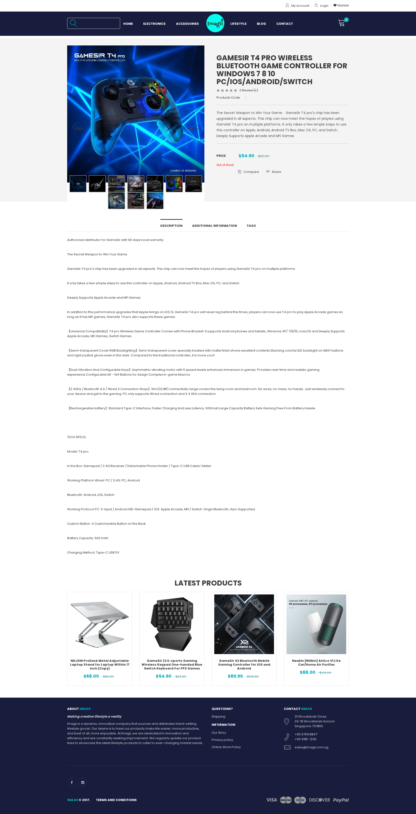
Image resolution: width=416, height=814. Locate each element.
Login (323, 5)
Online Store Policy (226, 747)
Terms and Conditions (116, 800)
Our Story (219, 732)
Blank (214, 23)
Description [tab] (171, 225)
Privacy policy (222, 740)
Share (276, 172)
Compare (251, 172)
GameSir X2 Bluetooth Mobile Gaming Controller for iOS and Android (244, 664)
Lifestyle (238, 23)
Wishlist (343, 5)
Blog (261, 23)
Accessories (187, 23)
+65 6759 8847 (306, 734)
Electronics (154, 23)
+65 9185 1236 (305, 739)
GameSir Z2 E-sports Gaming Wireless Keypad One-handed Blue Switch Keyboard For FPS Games (172, 664)
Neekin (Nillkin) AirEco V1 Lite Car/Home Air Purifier (316, 662)
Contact (284, 23)
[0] (341, 23)
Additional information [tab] (214, 225)
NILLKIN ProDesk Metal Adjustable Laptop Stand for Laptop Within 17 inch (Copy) (100, 664)
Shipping (218, 716)
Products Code (228, 97)
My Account (300, 5)
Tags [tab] (251, 225)
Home (128, 23)
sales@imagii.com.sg (311, 747)
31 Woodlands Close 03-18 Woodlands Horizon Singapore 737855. (315, 721)
